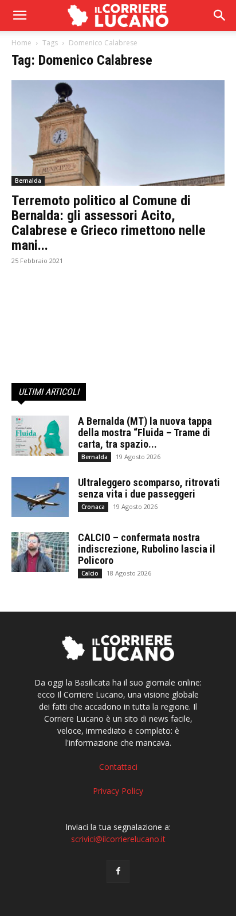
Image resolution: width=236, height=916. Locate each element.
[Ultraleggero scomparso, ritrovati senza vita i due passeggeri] (40, 497)
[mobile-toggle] (19, 15)
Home (21, 43)
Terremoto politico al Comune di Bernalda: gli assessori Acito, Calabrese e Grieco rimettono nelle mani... (108, 223)
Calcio (90, 573)
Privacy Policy (118, 790)
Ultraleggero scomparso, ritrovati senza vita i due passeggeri (149, 488)
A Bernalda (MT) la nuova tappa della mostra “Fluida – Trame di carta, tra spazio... (145, 432)
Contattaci (118, 766)
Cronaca (93, 507)
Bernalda (28, 181)
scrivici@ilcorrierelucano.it (118, 838)
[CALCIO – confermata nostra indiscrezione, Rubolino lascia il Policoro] (40, 552)
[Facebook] (118, 871)
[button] (220, 15)
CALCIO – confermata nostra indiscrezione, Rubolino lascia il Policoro (146, 548)
